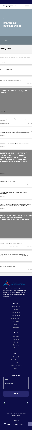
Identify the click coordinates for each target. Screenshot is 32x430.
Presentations (16, 363)
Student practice (16, 318)
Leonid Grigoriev (4, 259)
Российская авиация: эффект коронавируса (10, 80)
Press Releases (16, 360)
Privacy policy (16, 415)
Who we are (16, 306)
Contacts (16, 327)
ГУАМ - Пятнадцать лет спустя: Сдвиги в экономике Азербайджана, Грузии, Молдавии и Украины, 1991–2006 (14, 255)
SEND (16, 394)
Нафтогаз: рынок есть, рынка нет (8, 181)
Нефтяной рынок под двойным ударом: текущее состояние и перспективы (15, 58)
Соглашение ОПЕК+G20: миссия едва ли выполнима (13, 69)
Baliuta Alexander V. (19, 73)
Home (4, 19)
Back (6, 40)
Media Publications (16, 366)
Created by (16, 420)
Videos (16, 368)
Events (16, 348)
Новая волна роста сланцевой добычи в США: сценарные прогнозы (14, 119)
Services (16, 336)
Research (16, 339)
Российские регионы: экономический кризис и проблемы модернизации (13, 193)
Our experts (16, 312)
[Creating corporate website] (16, 424)
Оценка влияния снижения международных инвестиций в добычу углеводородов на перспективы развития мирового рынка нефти (16, 131)
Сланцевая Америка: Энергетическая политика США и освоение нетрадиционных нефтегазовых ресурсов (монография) (15, 205)
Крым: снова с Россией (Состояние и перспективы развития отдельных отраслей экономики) (16, 217)
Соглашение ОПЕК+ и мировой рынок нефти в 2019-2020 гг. (14, 143)
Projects (16, 345)
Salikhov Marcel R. (4, 123)
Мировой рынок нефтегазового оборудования (11, 243)
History (16, 324)
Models (16, 342)
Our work (16, 321)
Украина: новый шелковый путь (7, 266)
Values (16, 309)
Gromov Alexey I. (4, 73)
